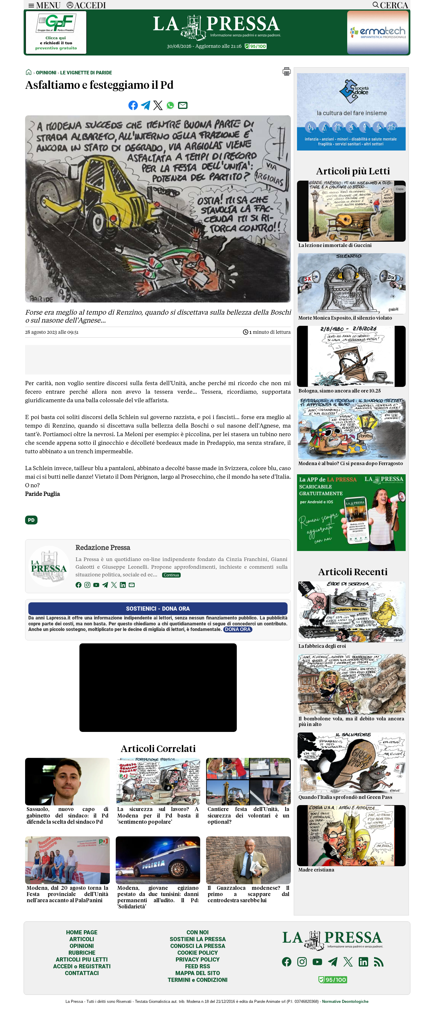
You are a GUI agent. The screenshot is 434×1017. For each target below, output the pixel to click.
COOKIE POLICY (197, 952)
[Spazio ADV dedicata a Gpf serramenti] (56, 52)
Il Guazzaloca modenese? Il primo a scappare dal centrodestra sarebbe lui (248, 894)
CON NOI (198, 932)
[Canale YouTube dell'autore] (96, 586)
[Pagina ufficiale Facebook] (286, 962)
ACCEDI (90, 4)
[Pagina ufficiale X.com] (348, 962)
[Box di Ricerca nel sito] (374, 4)
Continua (171, 575)
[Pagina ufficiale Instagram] (302, 962)
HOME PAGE (81, 932)
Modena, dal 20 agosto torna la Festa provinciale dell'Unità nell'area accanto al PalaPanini (67, 894)
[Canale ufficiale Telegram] (332, 962)
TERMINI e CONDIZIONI (198, 980)
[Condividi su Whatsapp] (170, 105)
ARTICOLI (81, 939)
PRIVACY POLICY (198, 959)
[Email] (132, 586)
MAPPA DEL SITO (197, 973)
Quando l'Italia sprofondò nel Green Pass (345, 797)
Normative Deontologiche (345, 1001)
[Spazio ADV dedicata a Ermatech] (378, 52)
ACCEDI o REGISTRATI (82, 966)
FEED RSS (197, 966)
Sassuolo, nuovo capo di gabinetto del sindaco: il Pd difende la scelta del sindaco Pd (67, 816)
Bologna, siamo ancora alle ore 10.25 (339, 391)
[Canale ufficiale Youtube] (317, 962)
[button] (287, 74)
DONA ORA (238, 629)
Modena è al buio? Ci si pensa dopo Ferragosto (350, 463)
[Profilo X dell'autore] (114, 586)
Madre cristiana (316, 870)
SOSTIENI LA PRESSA (198, 939)
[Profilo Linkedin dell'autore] (123, 586)
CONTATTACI (82, 973)
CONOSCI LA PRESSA (197, 946)
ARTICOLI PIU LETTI (82, 959)
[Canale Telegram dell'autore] (105, 586)
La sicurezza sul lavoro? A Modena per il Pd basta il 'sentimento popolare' (158, 816)
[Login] (70, 4)
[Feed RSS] (379, 962)
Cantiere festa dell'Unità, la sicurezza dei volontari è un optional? (248, 816)
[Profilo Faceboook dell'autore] (78, 586)
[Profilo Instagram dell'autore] (87, 586)
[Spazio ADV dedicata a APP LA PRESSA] (351, 552)
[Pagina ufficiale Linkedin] (363, 962)
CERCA (394, 4)
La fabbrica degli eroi (322, 646)
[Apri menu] (30, 4)
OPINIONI (82, 946)
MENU (48, 4)
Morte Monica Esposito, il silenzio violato (345, 318)
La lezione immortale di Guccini (335, 245)
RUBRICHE (81, 952)
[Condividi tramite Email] (182, 105)
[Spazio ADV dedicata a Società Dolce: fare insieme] (351, 151)
